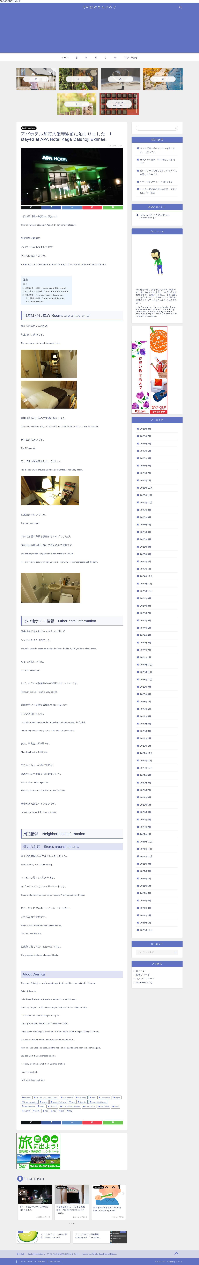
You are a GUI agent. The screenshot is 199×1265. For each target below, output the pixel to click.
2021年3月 (145, 908)
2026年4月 (145, 458)
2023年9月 (145, 687)
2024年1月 (145, 657)
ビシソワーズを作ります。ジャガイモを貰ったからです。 (158, 173)
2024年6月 (145, 620)
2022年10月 (146, 768)
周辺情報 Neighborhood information (44, 295)
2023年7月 (145, 701)
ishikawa (44, 1102)
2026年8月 (145, 428)
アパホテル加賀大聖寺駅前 (71, 1106)
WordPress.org (144, 982)
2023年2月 (145, 738)
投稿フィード (143, 974)
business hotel (67, 1097)
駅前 (62, 1111)
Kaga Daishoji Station (98, 1102)
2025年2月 (145, 561)
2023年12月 (146, 664)
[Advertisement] (99, 32)
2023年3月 (145, 731)
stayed (41, 1106)
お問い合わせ (131, 57)
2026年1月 (145, 480)
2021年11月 (146, 849)
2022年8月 (145, 782)
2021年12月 (146, 841)
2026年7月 (145, 436)
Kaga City (82, 1102)
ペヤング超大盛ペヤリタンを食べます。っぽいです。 (157, 150)
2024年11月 (146, 583)
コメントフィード (145, 978)
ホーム (64, 57)
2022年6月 (145, 797)
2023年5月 (145, 716)
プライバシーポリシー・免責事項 (32, 1261)
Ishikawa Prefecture (59, 1102)
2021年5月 (145, 893)
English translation (28, 128)
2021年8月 (145, 871)
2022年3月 (145, 819)
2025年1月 (145, 569)
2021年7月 (145, 878)
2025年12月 (146, 488)
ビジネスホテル (89, 1106)
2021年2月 (145, 915)
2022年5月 (145, 805)
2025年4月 (145, 547)
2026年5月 (145, 451)
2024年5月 (145, 628)
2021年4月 (145, 900)
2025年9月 (145, 510)
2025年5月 (145, 539)
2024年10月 (146, 591)
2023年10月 (146, 679)
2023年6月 (145, 709)
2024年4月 (145, 635)
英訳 (46, 1111)
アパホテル (53, 1106)
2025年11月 (146, 495)
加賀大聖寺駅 (104, 1106)
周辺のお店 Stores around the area (47, 298)
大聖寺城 (27, 1111)
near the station (29, 1106)
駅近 (70, 1111)
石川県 (37, 1111)
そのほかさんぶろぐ (99, 7)
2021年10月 (146, 856)
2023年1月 (145, 746)
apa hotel (27, 1097)
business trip (81, 1097)
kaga (72, 1102)
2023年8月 (145, 694)
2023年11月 (146, 672)
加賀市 (116, 1106)
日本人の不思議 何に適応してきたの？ (157, 161)
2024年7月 (145, 613)
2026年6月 (145, 443)
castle (93, 1097)
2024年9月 (145, 598)
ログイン (140, 971)
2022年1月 (145, 834)
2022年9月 (145, 775)
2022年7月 (145, 790)
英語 (54, 1111)
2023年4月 (145, 723)
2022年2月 (145, 827)
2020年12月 (146, 930)
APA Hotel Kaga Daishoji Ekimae (46, 1097)
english (117, 1097)
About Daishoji (37, 301)
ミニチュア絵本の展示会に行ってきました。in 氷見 (158, 191)
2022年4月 (145, 812)
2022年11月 (146, 760)
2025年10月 (146, 502)
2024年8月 (145, 606)
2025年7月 (145, 524)
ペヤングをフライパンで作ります (156, 182)
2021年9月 (145, 864)
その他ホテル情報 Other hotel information (47, 291)
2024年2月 (145, 650)
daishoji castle (105, 1097)
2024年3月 (145, 642)
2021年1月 (145, 922)
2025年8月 (145, 517)
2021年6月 (145, 886)
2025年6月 (145, 532)
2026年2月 (145, 473)
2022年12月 (146, 753)
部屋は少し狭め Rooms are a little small (45, 288)
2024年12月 (146, 576)
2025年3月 (145, 554)
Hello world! (146, 215)
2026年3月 (145, 465)
